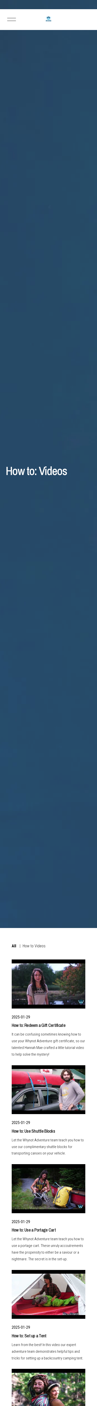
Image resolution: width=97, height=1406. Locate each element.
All (14, 946)
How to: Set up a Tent (29, 1336)
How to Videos (34, 946)
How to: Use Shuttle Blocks (33, 1131)
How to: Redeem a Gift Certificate (38, 1025)
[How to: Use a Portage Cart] (48, 1188)
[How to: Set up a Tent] (48, 1294)
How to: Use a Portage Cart (34, 1230)
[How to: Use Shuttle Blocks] (48, 1089)
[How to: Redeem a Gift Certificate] (48, 984)
